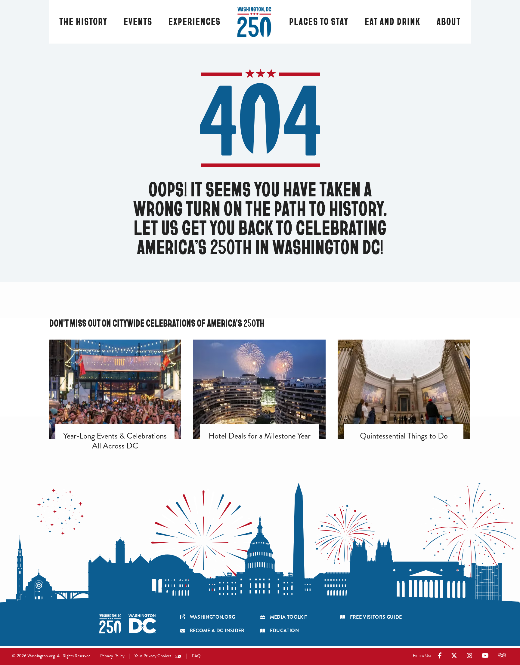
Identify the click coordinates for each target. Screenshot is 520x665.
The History (83, 21)
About (449, 21)
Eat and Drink (392, 21)
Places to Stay (318, 21)
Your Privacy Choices (153, 656)
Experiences (195, 21)
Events (138, 21)
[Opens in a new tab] (440, 657)
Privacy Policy (112, 656)
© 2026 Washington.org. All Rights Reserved (51, 656)
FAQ (196, 656)
